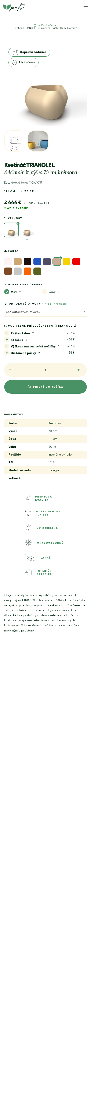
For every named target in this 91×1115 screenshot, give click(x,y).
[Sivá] (8, 271)
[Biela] (8, 261)
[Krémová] (57, 261)
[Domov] (35, 25)
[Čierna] (27, 261)
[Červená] (76, 261)
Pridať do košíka (48, 386)
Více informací (56, 303)
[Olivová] (37, 271)
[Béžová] (18, 261)
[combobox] (45, 312)
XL (27, 239)
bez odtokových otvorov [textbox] (23, 312)
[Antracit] (47, 261)
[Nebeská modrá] (37, 261)
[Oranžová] (27, 271)
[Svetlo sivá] (18, 271)
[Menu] (85, 7)
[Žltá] (66, 261)
